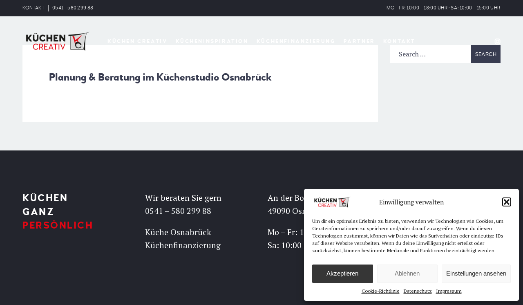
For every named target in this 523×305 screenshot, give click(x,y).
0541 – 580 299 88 (178, 210)
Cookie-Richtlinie (381, 291)
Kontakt (399, 41)
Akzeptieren (342, 273)
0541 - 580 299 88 (72, 8)
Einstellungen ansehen (476, 273)
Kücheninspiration (212, 41)
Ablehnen (407, 273)
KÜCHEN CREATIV (137, 41)
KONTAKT (33, 8)
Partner (359, 41)
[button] (507, 202)
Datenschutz (418, 291)
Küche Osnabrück (178, 232)
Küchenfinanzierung (296, 41)
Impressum (449, 291)
